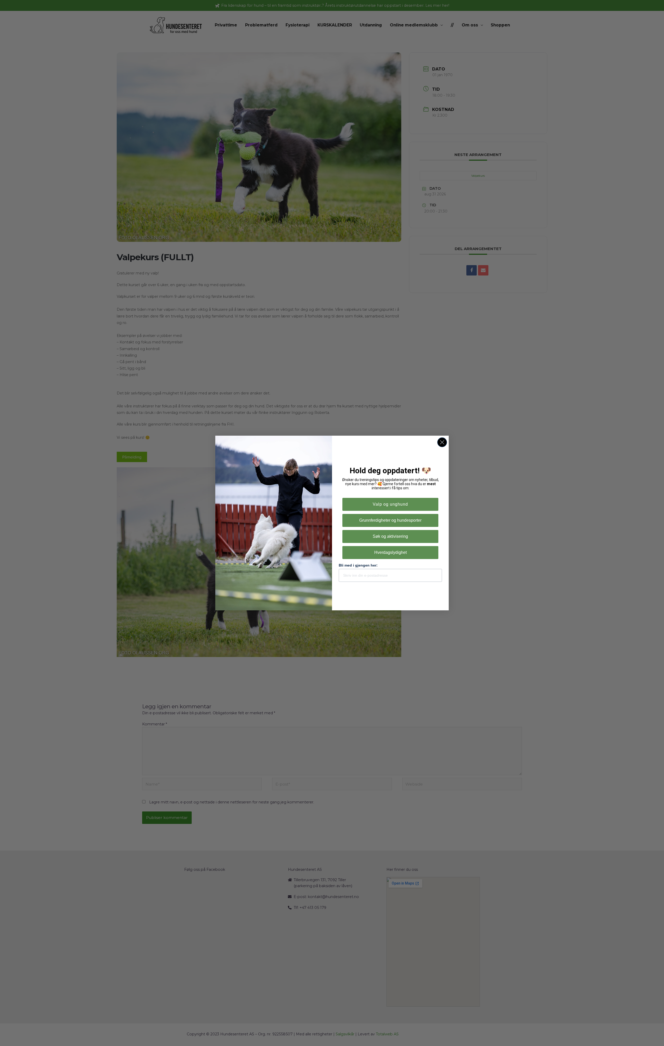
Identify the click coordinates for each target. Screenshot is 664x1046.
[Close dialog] (442, 442)
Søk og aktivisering (390, 536)
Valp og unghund (390, 504)
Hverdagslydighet (390, 552)
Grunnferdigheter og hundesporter (390, 520)
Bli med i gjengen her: (358, 565)
